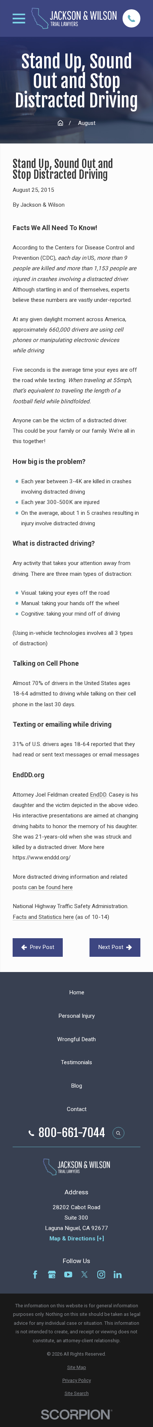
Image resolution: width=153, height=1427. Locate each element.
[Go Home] (60, 123)
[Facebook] (35, 1274)
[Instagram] (101, 1274)
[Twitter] (84, 1274)
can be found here (50, 887)
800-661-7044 (72, 1133)
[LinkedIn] (117, 1274)
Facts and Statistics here (43, 917)
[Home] (74, 18)
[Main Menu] (19, 18)
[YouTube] (68, 1274)
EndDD (98, 794)
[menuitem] (76, 1367)
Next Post (110, 947)
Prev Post (42, 947)
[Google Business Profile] (52, 1274)
